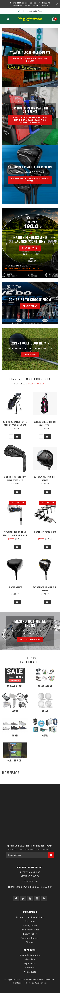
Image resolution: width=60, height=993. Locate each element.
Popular (40, 384)
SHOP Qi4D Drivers (30, 248)
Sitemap (30, 942)
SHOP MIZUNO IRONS (30, 640)
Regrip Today (30, 306)
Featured (19, 384)
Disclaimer (30, 921)
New (30, 384)
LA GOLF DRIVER (15, 587)
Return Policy (30, 934)
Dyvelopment (41, 983)
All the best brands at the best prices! (30, 60)
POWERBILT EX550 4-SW (45, 532)
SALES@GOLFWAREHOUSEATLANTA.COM (31, 887)
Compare (30, 968)
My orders (30, 959)
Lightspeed (18, 983)
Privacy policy (30, 925)
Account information (30, 955)
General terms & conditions (30, 917)
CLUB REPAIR (30, 355)
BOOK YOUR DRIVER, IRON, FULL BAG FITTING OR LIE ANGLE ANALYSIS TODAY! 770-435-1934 (30, 120)
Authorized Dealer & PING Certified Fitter (30, 179)
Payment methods (30, 930)
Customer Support (30, 938)
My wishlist (30, 963)
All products (30, 972)
